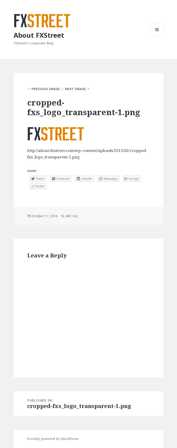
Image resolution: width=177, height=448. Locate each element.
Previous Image (46, 89)
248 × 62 (71, 216)
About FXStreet (39, 35)
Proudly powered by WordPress (52, 439)
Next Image (75, 89)
